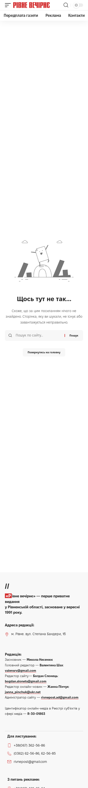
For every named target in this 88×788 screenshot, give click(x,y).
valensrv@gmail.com (20, 670)
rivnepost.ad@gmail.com (59, 697)
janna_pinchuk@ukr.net (23, 692)
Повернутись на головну (44, 352)
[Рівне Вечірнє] (37, 5)
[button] (9, 5)
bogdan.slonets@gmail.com (25, 681)
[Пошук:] (38, 335)
